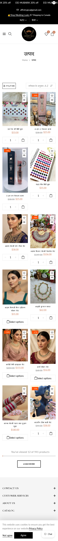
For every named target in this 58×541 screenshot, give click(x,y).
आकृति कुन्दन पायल (42, 306)
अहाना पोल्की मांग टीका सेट (15, 246)
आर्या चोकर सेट (43, 367)
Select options (17, 321)
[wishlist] (46, 34)
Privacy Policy (36, 528)
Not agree (7, 535)
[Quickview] (24, 100)
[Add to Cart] (23, 140)
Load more (29, 464)
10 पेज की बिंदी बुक (15, 129)
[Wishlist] (24, 96)
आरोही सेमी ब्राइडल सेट (15, 364)
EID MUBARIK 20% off (26, 2)
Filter (10, 86)
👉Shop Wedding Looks (18, 15)
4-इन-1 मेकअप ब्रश (43, 129)
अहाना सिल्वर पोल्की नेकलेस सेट (43, 251)
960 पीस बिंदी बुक (43, 184)
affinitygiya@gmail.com (30, 10)
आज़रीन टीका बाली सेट (43, 422)
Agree (23, 535)
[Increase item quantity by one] (16, 140)
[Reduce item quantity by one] (5, 140)
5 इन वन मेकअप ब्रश (15, 196)
